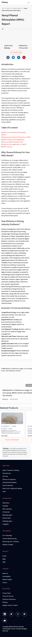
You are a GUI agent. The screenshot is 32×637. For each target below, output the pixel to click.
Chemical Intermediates (9, 482)
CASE (4, 491)
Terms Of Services (8, 596)
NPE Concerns (7, 147)
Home (3, 8)
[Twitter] (11, 614)
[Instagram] (18, 614)
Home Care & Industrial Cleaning (12, 488)
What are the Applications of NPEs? (15, 144)
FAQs (4, 562)
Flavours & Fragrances (9, 479)
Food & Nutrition (7, 485)
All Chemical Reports (16, 8)
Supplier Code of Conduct (10, 605)
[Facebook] (24, 614)
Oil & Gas (5, 476)
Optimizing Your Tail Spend (10, 541)
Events (4, 556)
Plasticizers (5, 503)
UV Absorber (6, 512)
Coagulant (5, 524)
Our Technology (7, 535)
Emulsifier (5, 506)
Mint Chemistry (7, 509)
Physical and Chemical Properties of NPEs (17, 137)
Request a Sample (7, 544)
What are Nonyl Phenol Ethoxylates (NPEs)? (13, 133)
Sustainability (6, 576)
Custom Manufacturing (9, 538)
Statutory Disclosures (9, 599)
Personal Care (6, 473)
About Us (5, 573)
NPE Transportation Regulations (14, 139)
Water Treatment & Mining (10, 470)
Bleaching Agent (7, 515)
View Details (4, 435)
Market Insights (7, 579)
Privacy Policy (6, 593)
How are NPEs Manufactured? (13, 142)
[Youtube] (4, 620)
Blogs (8, 8)
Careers (4, 582)
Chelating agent (7, 521)
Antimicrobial (6, 518)
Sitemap (4, 602)
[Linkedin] (4, 614)
